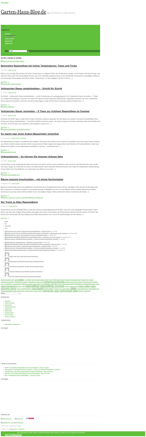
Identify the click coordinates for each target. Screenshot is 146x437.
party (97, 284)
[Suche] (28, 51)
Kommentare (8, 225)
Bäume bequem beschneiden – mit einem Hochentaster (32, 179)
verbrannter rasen (51, 291)
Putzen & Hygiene (10, 316)
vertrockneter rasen (69, 291)
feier (46, 280)
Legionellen (8, 284)
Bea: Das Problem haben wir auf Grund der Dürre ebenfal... (26, 276)
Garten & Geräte (10, 36)
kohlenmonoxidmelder (54, 282)
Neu (6, 223)
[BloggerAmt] (6, 418)
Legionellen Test (55, 284)
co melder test (29, 280)
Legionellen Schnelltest (40, 284)
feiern (51, 280)
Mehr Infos (8, 435)
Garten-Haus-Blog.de (23, 12)
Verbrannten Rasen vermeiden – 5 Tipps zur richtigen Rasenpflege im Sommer (45, 111)
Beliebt (6, 221)
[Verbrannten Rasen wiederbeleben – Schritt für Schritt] (11, 84)
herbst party (39, 282)
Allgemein (7, 301)
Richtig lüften (48, 289)
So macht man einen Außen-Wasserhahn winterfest (30, 134)
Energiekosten (40, 280)
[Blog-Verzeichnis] (30, 418)
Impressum (21, 429)
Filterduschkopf (58, 280)
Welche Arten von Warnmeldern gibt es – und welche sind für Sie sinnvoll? (40, 237)
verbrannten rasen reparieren (14, 291)
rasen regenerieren (71, 286)
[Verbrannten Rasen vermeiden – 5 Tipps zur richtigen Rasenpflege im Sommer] (7, 107)
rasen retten (84, 286)
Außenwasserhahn (7, 280)
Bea (6, 375)
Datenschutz (13, 429)
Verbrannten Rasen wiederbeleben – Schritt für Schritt (31, 88)
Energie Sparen (9, 312)
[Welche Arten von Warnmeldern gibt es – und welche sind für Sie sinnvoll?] (12, 237)
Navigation (5, 3)
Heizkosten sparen (21, 282)
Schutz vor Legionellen (62, 289)
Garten (91, 280)
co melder (19, 279)
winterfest (87, 291)
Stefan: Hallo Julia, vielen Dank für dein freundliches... (24, 256)
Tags (6, 228)
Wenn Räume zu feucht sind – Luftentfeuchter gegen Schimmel (50, 233)
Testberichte (8, 43)
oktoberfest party (89, 284)
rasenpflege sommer (52, 286)
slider (73, 288)
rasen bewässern (9, 286)
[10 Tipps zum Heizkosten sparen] (17, 235)
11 (9, 104)
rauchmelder (38, 288)
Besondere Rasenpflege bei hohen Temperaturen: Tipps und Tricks (39, 65)
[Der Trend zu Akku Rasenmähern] (22, 197)
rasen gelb (21, 286)
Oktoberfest (79, 284)
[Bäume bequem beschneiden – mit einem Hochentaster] (10, 175)
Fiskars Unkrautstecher (72, 280)
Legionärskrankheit (68, 284)
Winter (81, 291)
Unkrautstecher (82, 289)
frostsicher (84, 280)
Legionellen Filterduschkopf (22, 284)
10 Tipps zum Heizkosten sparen (39, 235)
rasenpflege (32, 286)
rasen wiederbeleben (24, 289)
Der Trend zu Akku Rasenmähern (19, 202)
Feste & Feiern (9, 38)
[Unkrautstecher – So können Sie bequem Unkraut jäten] (8, 152)
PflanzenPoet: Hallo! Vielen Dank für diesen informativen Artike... (27, 261)
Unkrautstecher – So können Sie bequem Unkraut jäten (32, 156)
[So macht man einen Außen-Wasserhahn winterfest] (15, 129)
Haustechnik (9, 41)
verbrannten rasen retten (33, 291)
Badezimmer (8, 310)
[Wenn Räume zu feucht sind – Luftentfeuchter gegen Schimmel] (19, 233)
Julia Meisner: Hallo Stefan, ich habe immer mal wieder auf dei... (27, 266)
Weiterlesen (4, 82)
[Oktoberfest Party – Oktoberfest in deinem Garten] (10, 242)
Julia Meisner (8, 371)
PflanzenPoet (9, 369)
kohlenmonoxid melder (74, 282)
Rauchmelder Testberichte (12, 324)
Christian (7, 373)
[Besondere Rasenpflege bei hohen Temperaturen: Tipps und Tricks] (12, 61)
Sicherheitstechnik (10, 307)
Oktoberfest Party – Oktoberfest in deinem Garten (29, 242)
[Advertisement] (77, 17)
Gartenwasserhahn (7, 282)
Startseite (8, 34)
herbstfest (31, 282)
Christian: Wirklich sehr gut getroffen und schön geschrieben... (26, 271)
